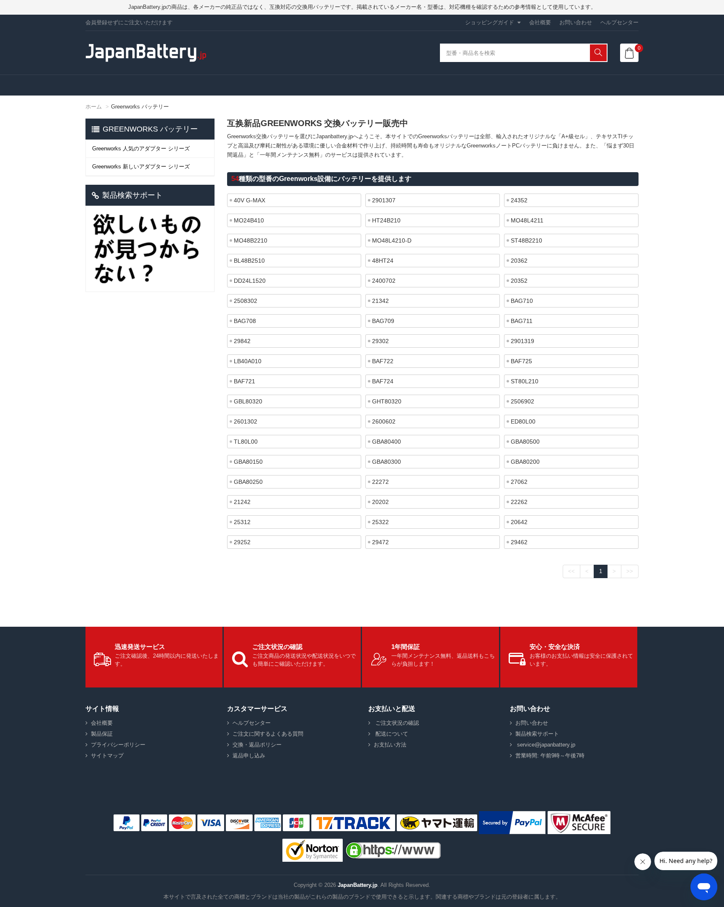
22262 (519, 502)
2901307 (384, 200)
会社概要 (540, 22)
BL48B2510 (249, 260)
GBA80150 (248, 461)
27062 (519, 481)
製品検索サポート (537, 734)
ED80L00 (523, 421)
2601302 (245, 421)
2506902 (522, 401)
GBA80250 (248, 481)
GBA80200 (525, 461)
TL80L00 (246, 441)
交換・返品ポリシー (257, 745)
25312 (242, 522)
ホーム (93, 106)
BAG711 (522, 321)
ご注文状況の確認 (396, 723)
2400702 (384, 280)
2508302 (245, 300)
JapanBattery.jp (358, 885)
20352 (519, 280)
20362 (519, 260)
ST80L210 (524, 381)
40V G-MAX (249, 200)
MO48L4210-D (391, 240)
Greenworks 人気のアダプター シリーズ (141, 148)
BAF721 (244, 381)
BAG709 (383, 321)
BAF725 (521, 361)
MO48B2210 (250, 240)
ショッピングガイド (489, 22)
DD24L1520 (250, 280)
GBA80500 (525, 441)
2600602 (384, 421)
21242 (242, 502)
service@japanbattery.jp (545, 745)
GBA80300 (386, 461)
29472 (380, 542)
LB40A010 (247, 361)
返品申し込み (249, 755)
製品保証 (102, 734)
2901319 (522, 341)
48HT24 (382, 260)
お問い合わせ (575, 22)
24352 (519, 200)
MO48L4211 (527, 220)
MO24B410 (249, 220)
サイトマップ (107, 755)
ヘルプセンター (619, 22)
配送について (391, 734)
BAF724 (382, 381)
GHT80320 (386, 401)
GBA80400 (386, 441)
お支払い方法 (390, 745)
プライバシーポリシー (118, 745)
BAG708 (245, 321)
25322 (380, 522)
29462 (519, 542)
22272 (380, 481)
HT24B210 (386, 220)
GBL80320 (248, 401)
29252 (242, 542)
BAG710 (522, 300)
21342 (380, 300)
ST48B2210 (526, 240)
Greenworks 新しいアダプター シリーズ (141, 166)
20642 (519, 522)
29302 (380, 341)
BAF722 (382, 361)
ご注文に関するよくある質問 (268, 734)
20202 (380, 502)
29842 (242, 341)
